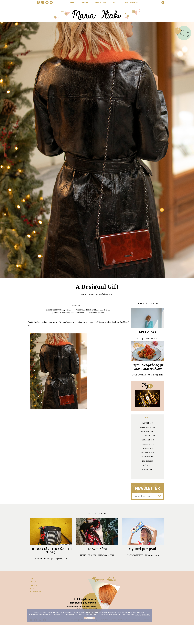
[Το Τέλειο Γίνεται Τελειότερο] (147, 398)
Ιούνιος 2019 (147, 461)
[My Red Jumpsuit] (143, 531)
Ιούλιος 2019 (147, 457)
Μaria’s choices (131, 3)
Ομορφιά (33, 582)
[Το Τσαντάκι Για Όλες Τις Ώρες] (51, 531)
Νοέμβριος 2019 (147, 440)
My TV (32, 588)
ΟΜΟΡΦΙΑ (84, 3)
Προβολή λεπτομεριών (142, 614)
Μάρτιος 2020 (147, 423)
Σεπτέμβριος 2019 (147, 448)
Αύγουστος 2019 (147, 452)
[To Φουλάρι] (97, 531)
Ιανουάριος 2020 (147, 431)
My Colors (147, 332)
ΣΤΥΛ (72, 3)
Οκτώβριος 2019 (147, 444)
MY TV (115, 3)
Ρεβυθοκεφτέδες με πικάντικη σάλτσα (147, 367)
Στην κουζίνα (34, 585)
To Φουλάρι (97, 548)
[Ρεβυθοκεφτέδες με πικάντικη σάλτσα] (147, 351)
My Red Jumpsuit (143, 548)
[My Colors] (147, 318)
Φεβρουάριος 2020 (147, 427)
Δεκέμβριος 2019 (147, 436)
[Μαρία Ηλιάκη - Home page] (97, 14)
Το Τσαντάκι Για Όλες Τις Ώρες (51, 550)
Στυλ (31, 578)
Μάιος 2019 (147, 465)
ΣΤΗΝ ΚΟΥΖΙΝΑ (100, 3)
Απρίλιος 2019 (147, 469)
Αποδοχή (89, 618)
